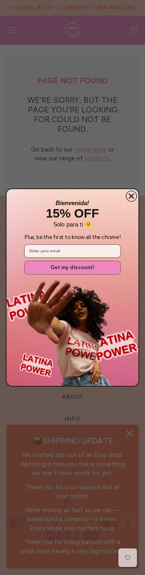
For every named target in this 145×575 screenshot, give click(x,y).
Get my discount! (72, 268)
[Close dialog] (131, 196)
